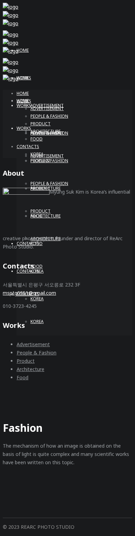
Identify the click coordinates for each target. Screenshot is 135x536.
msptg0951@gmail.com (29, 293)
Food (22, 377)
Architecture (30, 369)
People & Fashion (36, 352)
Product (26, 361)
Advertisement (33, 344)
